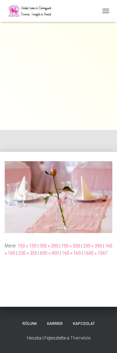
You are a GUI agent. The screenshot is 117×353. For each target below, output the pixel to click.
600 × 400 (49, 253)
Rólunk (29, 323)
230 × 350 (92, 245)
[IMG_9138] (58, 196)
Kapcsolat (84, 323)
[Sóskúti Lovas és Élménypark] (34, 11)
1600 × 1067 (96, 253)
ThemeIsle (80, 338)
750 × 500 (70, 245)
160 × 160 (71, 253)
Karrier (55, 323)
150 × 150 (27, 245)
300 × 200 (48, 245)
